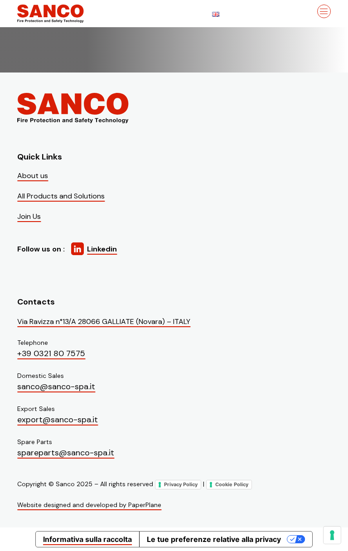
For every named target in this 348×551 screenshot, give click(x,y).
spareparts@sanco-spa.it (65, 452)
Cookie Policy (231, 484)
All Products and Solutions (61, 196)
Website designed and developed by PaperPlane (89, 505)
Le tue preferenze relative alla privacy (214, 539)
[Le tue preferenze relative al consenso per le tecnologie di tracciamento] (332, 535)
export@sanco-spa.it (57, 419)
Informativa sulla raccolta (87, 539)
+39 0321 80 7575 (51, 353)
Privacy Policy (181, 484)
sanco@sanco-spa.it (56, 386)
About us (32, 175)
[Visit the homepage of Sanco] (62, 14)
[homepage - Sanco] (73, 108)
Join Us (29, 216)
